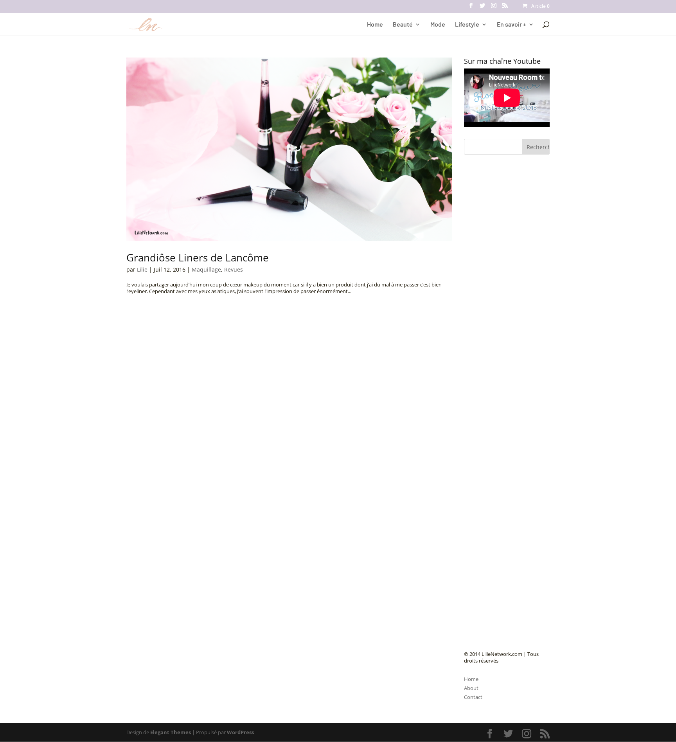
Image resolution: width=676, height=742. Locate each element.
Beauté (403, 25)
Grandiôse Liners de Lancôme (197, 257)
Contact (473, 697)
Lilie (142, 269)
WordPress (240, 732)
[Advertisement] (522, 342)
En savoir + (511, 25)
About (471, 688)
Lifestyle (467, 25)
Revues (233, 269)
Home (375, 25)
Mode (437, 25)
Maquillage (206, 269)
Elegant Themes (170, 732)
